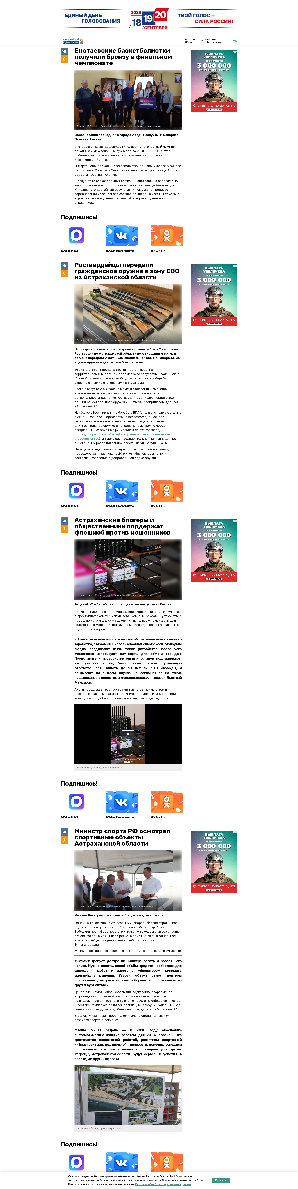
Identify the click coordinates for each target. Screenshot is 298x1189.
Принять (220, 1180)
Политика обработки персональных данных (163, 1184)
